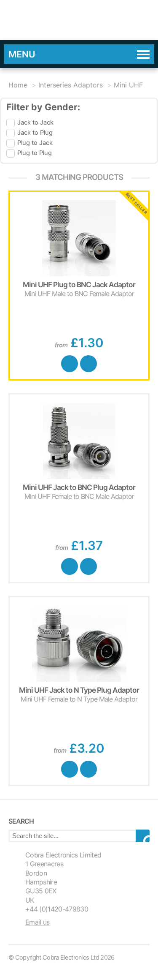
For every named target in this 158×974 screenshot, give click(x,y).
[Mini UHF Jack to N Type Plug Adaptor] (78, 644)
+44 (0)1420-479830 (56, 909)
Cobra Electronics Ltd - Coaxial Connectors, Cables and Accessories (67, 20)
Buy (69, 363)
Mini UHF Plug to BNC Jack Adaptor (79, 284)
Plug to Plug (34, 153)
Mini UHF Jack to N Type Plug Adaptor (79, 690)
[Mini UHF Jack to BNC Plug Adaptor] (78, 441)
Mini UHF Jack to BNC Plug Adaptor (79, 487)
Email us (37, 922)
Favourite (88, 363)
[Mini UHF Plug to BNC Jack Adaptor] (78, 238)
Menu (21, 54)
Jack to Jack (35, 122)
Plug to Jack (35, 143)
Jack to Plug (35, 132)
